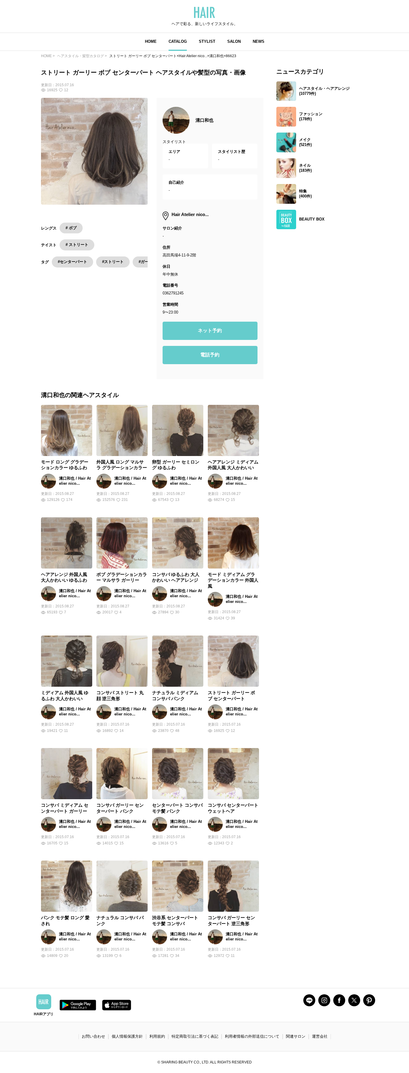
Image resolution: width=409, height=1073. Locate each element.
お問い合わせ (93, 1036)
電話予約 (209, 354)
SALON (234, 41)
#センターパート (72, 261)
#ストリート (113, 261)
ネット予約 (210, 330)
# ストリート (77, 244)
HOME (151, 41)
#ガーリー (147, 261)
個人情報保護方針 (127, 1036)
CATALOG (178, 41)
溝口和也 (204, 120)
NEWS (258, 41)
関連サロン (295, 1036)
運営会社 (320, 1036)
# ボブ (71, 228)
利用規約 (157, 1036)
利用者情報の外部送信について (252, 1036)
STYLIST (207, 41)
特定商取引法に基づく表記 (195, 1036)
